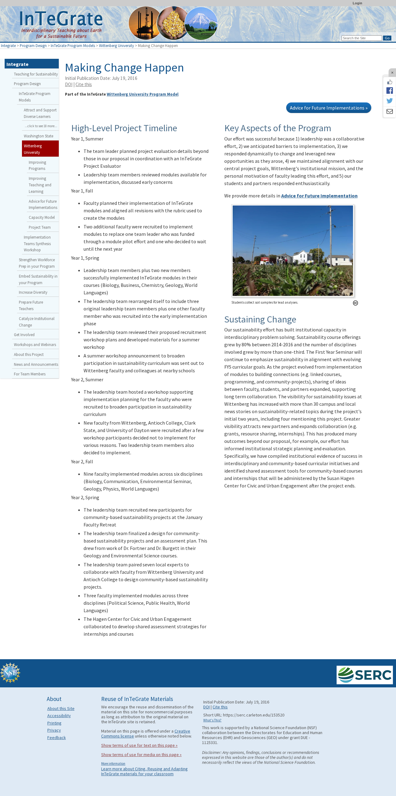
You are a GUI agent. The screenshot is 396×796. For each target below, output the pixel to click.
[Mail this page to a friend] (389, 112)
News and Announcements (36, 364)
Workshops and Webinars (35, 344)
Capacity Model (42, 217)
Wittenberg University (116, 45)
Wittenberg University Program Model (143, 94)
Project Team (40, 227)
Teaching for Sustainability (36, 73)
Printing (54, 723)
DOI (68, 84)
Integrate (8, 45)
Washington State (38, 135)
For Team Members (29, 373)
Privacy (54, 730)
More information (113, 763)
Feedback (56, 737)
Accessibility (59, 715)
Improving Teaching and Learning (40, 185)
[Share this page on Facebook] (389, 90)
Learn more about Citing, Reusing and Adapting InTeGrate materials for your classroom (144, 771)
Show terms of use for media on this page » (141, 754)
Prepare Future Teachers (31, 305)
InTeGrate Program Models (73, 45)
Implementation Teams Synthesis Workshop (37, 244)
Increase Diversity (33, 292)
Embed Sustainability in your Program (38, 279)
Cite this (83, 84)
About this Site (61, 708)
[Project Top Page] (198, 25)
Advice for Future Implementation (319, 196)
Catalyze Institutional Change (36, 321)
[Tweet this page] (389, 101)
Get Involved (24, 334)
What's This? (212, 720)
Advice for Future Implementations (43, 204)
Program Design (33, 45)
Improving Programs (37, 165)
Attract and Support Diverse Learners (40, 113)
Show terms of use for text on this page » (139, 745)
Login (357, 3)
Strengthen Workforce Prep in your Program (37, 263)
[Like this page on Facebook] (389, 82)
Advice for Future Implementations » (329, 108)
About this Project (29, 354)
